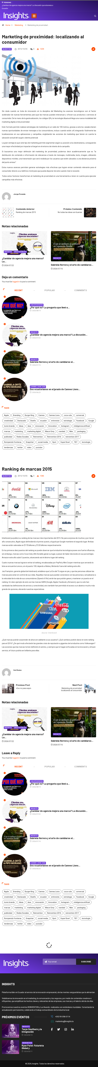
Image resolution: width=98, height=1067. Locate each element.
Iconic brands (9, 426)
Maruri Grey (49, 431)
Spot (54, 442)
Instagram (65, 426)
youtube (39, 447)
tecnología (86, 442)
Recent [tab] (19, 290)
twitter (20, 447)
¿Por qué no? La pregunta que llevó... (70, 260)
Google (91, 421)
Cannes (41, 415)
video (29, 447)
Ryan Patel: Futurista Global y (33, 1046)
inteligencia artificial (82, 426)
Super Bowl (65, 442)
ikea (29, 426)
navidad (62, 431)
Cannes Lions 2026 (37, 387)
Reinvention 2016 (54, 437)
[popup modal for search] (92, 15)
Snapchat (30, 442)
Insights (8, 258)
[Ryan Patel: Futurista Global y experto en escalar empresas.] (10, 1047)
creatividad (8, 421)
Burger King (29, 415)
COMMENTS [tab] (80, 290)
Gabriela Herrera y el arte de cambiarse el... (52, 361)
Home (7, 25)
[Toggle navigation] (34, 16)
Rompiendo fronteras (12, 442)
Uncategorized (59, 253)
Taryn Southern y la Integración (32, 1030)
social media (43, 442)
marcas (7, 431)
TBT (75, 442)
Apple (6, 415)
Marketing (19, 25)
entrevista (55, 421)
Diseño (33, 421)
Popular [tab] (50, 290)
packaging (81, 431)
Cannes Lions (54, 415)
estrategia (68, 421)
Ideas (21, 426)
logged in (16, 282)
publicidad (8, 437)
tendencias (8, 447)
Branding (16, 415)
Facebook (80, 421)
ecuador (43, 421)
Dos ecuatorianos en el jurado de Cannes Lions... (55, 389)
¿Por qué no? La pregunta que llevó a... (50, 307)
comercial (80, 415)
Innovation (52, 426)
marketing (19, 431)
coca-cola (68, 415)
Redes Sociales (23, 437)
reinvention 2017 (72, 437)
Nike (71, 431)
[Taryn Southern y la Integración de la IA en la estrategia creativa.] (10, 1031)
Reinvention (38, 437)
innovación (39, 426)
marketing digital (34, 431)
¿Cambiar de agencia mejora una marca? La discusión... (58, 334)
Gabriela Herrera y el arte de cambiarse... (23, 264)
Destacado (21, 421)
